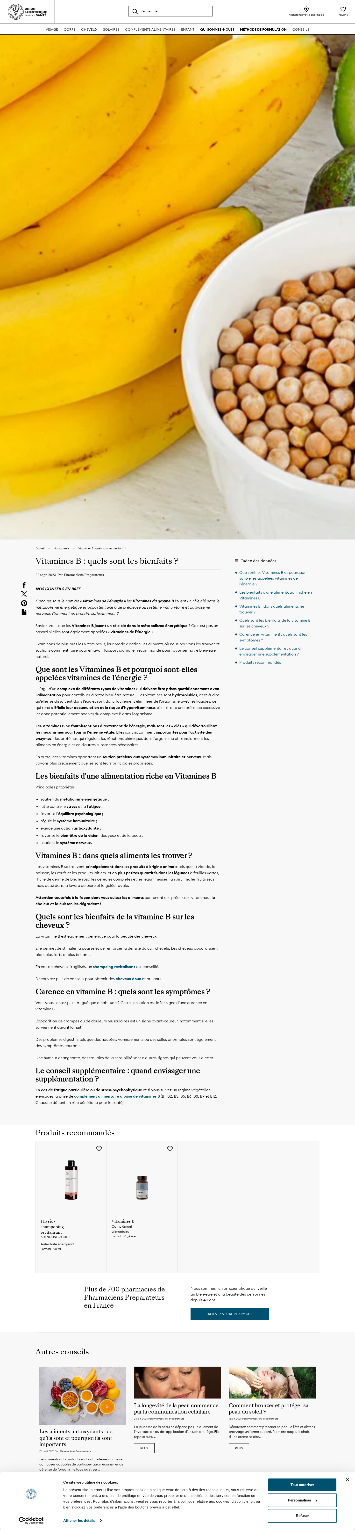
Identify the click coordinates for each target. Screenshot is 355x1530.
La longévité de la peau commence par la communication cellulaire (176, 1408)
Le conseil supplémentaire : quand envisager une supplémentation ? (270, 651)
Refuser (302, 1516)
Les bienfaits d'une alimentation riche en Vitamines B (275, 595)
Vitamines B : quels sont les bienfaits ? (102, 548)
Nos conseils (61, 548)
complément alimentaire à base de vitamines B (117, 1096)
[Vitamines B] (142, 1176)
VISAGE (52, 29)
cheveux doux (128, 978)
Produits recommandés (260, 662)
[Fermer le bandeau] (347, 1479)
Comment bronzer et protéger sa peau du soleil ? (268, 1408)
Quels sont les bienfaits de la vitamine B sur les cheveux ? (275, 623)
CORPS (69, 29)
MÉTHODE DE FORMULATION (263, 29)
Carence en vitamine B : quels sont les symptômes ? (273, 637)
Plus (144, 1448)
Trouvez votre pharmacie (230, 1314)
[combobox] (170, 11)
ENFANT (187, 29)
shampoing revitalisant (114, 966)
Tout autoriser (302, 1485)
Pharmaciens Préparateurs (75, 1451)
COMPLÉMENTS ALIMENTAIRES (150, 29)
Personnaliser (299, 1500)
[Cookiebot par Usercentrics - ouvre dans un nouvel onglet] (31, 1520)
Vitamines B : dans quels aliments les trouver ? (272, 609)
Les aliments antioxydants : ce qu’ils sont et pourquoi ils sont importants (76, 1438)
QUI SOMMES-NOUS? (217, 29)
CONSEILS (300, 29)
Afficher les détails (79, 1520)
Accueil (40, 548)
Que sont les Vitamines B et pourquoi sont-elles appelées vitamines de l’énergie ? (272, 578)
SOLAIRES (111, 29)
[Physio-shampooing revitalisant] (71, 1176)
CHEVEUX (89, 29)
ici (251, 1501)
